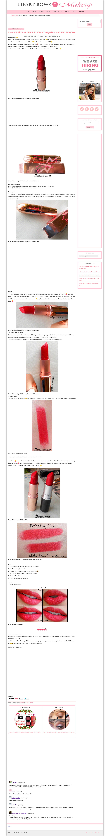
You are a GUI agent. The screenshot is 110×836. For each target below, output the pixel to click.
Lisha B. (22, 703)
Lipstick (16, 15)
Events (74, 11)
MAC (18, 29)
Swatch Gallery (57, 11)
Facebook (87, 109)
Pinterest (97, 109)
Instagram (92, 109)
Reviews (48, 11)
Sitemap (100, 832)
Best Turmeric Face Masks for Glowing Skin (89, 275)
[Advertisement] (42, 22)
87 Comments (29, 703)
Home (27, 11)
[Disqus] (42, 759)
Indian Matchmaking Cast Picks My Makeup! (89, 271)
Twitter (82, 109)
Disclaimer (88, 832)
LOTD (14, 29)
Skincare (67, 11)
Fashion (41, 11)
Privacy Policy (95, 832)
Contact (81, 11)
